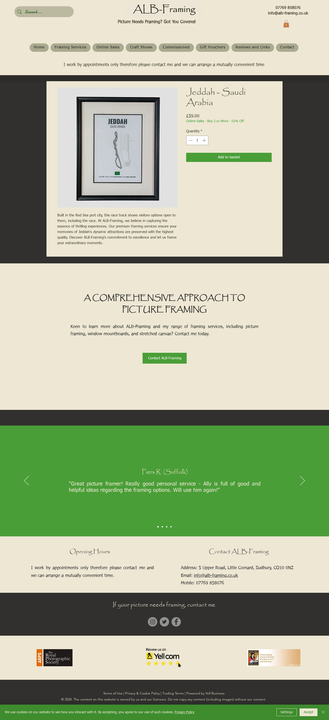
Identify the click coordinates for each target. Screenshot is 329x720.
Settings (287, 712)
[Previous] (26, 481)
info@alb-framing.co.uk (288, 13)
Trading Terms (173, 693)
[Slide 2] (162, 526)
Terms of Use (113, 693)
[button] (286, 23)
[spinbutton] (197, 140)
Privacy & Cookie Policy (142, 693)
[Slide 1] (158, 526)
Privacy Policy (184, 712)
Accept (308, 712)
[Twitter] (164, 622)
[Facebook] (176, 622)
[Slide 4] (171, 526)
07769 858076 (288, 8)
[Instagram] (152, 622)
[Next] (302, 481)
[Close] (323, 712)
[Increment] (204, 140)
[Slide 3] (166, 526)
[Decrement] (190, 140)
